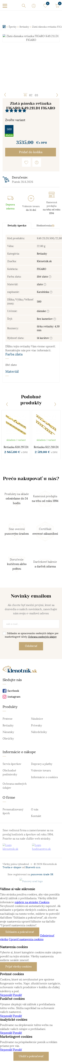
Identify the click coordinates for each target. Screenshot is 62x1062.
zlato (40, 284)
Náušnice (37, 719)
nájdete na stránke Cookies (32, 902)
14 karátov (43, 338)
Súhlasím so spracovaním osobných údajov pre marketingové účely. (32, 635)
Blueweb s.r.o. (33, 867)
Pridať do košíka (30, 152)
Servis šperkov (12, 764)
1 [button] (26, 95)
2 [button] (31, 95)
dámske (42, 311)
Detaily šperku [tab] (17, 225)
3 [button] (37, 95)
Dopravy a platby (41, 764)
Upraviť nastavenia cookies (26, 939)
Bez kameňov (45, 318)
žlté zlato (43, 276)
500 (9, 129)
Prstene (8, 719)
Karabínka (43, 292)
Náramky (8, 732)
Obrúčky (8, 738)
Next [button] (56, 95)
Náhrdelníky (39, 732)
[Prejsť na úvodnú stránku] (20, 670)
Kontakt (36, 816)
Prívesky (36, 725)
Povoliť (17, 995)
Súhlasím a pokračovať (19, 932)
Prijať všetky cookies (18, 966)
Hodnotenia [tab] (45, 225)
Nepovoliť (6, 995)
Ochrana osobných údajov (42, 636)
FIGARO (41, 269)
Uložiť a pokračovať (31, 1056)
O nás (34, 809)
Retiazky (42, 253)
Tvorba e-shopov (12, 867)
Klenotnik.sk (44, 261)
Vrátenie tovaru (41, 770)
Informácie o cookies (44, 777)
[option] (31, 38)
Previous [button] (5, 95)
